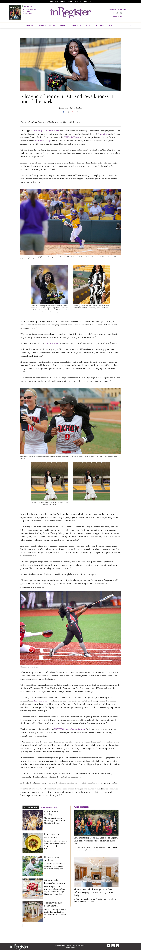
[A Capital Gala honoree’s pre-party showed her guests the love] (33, 888)
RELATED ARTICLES (31, 807)
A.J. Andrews (103, 134)
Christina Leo (77, 108)
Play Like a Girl (41, 701)
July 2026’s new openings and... (52, 835)
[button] (129, 24)
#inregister (117, 17)
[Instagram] (121, 13)
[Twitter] (117, 13)
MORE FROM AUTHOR (49, 807)
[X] (68, 112)
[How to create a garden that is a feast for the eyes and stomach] (33, 866)
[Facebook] (114, 13)
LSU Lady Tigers (71, 137)
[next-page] (27, 925)
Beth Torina (52, 343)
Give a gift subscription (27, 12)
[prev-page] (24, 925)
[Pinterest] (73, 112)
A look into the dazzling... (51, 813)
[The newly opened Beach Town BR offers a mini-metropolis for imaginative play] (33, 911)
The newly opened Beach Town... (53, 904)
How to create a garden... (51, 858)
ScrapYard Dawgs (43, 140)
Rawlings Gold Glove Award (46, 130)
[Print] (78, 112)
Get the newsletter (29, 9)
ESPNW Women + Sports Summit (69, 729)
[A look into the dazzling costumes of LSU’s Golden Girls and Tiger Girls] (33, 820)
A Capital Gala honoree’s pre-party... (54, 881)
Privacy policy (70, 947)
